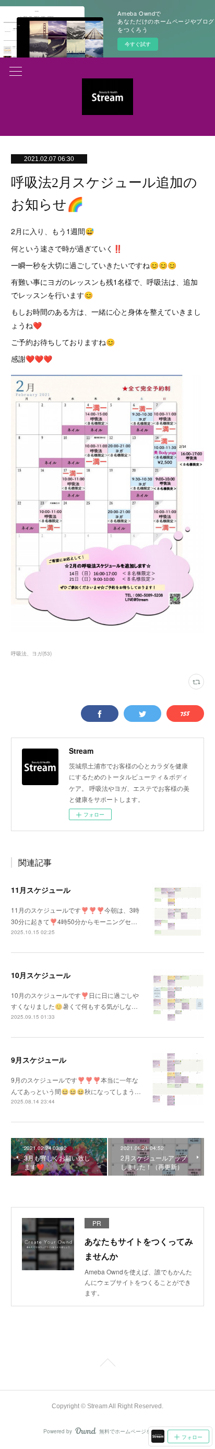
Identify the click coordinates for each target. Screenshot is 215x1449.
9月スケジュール (38, 1059)
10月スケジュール (40, 975)
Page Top (107, 1364)
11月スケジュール (40, 889)
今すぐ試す (138, 44)
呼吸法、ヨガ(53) (31, 653)
